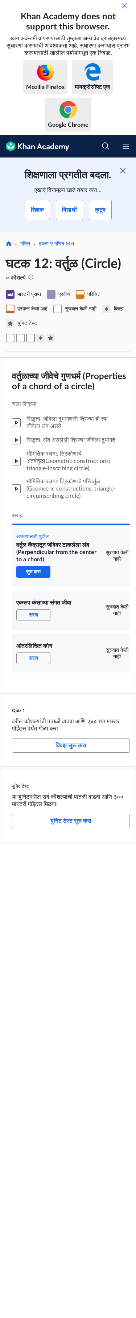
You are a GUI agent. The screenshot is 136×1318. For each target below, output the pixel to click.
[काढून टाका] (124, 6)
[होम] (9, 244)
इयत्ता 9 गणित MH (56, 244)
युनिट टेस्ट (20, 786)
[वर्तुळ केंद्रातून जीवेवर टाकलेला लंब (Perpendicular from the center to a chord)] (10, 338)
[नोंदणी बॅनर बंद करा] (123, 170)
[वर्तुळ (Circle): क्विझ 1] (40, 338)
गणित (25, 244)
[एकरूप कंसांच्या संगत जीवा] (20, 338)
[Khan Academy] (34, 146)
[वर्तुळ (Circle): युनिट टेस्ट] (50, 338)
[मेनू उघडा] (125, 146)
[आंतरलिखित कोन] (30, 338)
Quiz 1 (18, 710)
